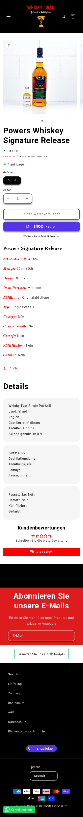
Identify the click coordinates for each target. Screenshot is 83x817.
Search (13, 674)
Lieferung (15, 684)
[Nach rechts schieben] (50, 121)
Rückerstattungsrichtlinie (26, 731)
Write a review (41, 552)
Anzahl (7, 190)
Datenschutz (17, 722)
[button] (8, 16)
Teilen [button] (12, 368)
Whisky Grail (34, 805)
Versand (7, 156)
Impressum (16, 703)
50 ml (12, 180)
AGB (11, 712)
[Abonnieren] (70, 635)
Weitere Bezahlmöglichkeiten (41, 236)
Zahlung (14, 693)
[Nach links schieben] (32, 121)
